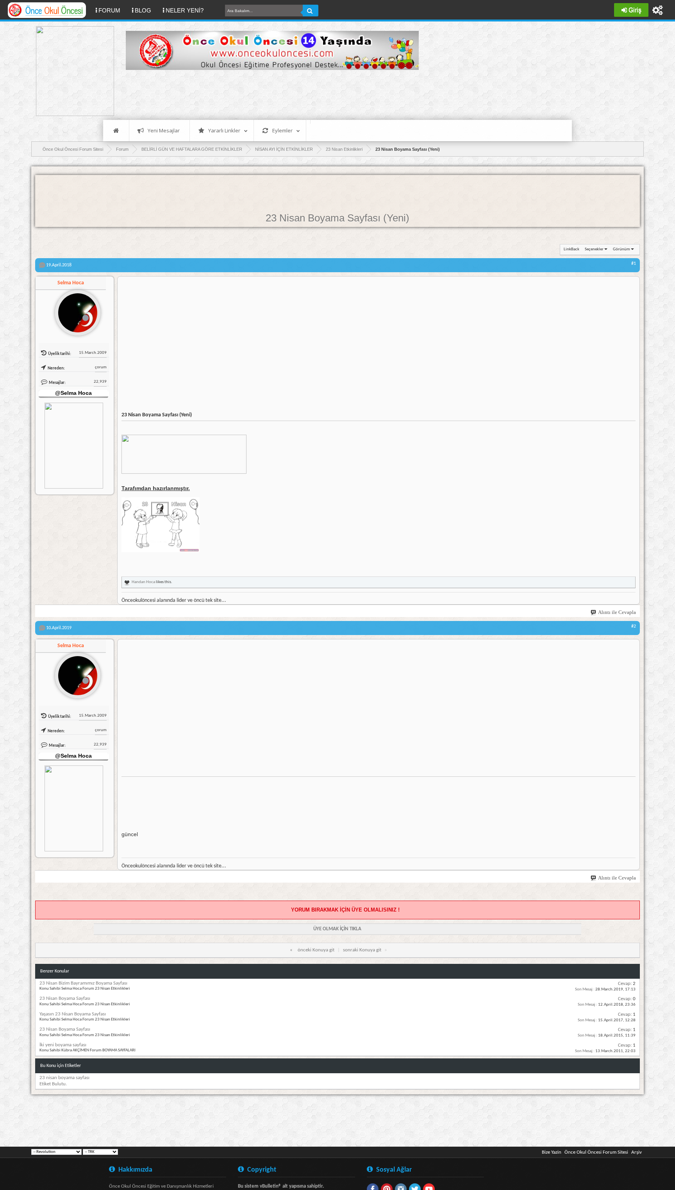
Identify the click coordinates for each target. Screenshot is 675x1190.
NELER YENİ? (185, 10)
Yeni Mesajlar (164, 130)
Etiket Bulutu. (53, 1084)
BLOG (143, 10)
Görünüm (621, 249)
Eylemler (282, 130)
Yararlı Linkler (224, 130)
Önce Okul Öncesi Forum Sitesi (596, 1152)
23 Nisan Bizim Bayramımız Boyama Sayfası (83, 983)
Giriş (635, 10)
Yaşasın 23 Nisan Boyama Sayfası (72, 1014)
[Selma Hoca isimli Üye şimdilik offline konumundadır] (74, 309)
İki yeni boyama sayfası (62, 1044)
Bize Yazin (551, 1152)
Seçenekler (594, 249)
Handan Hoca (143, 582)
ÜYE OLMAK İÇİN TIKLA (337, 928)
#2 (633, 626)
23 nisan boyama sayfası (64, 1077)
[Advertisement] (268, 93)
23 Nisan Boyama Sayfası (64, 998)
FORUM (112, 10)
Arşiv (636, 1152)
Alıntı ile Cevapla (617, 612)
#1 (633, 263)
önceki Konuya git (316, 950)
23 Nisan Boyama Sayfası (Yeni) (337, 218)
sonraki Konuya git (362, 950)
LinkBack (571, 249)
